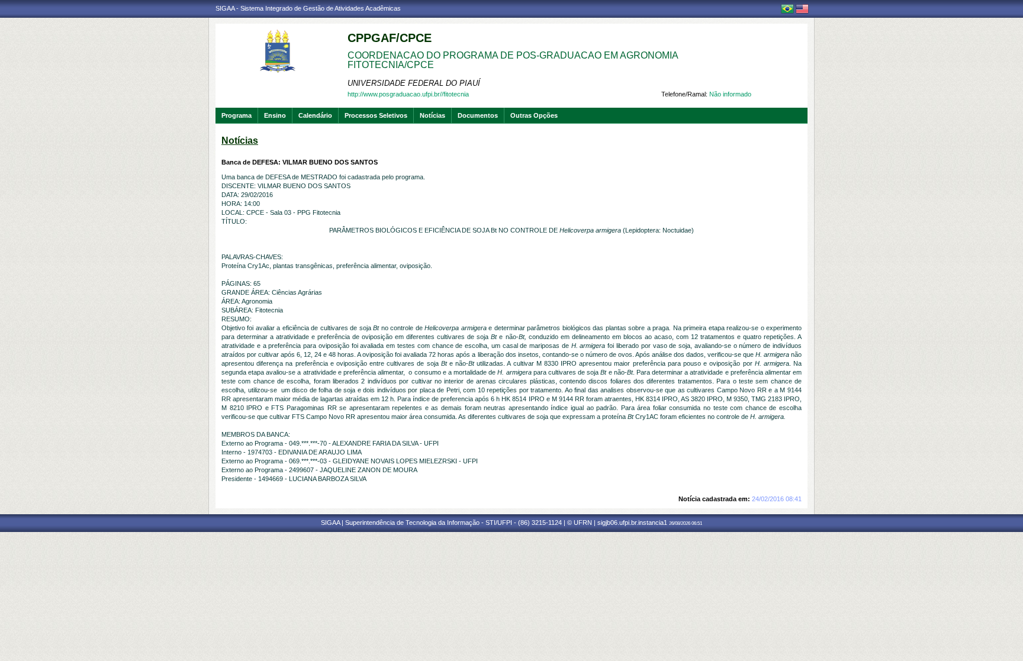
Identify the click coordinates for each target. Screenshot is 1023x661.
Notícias (432, 115)
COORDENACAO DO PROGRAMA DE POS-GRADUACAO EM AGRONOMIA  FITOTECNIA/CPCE (514, 60)
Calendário (315, 115)
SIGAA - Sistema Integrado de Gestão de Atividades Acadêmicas (308, 8)
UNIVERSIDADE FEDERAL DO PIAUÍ (414, 83)
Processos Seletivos (376, 115)
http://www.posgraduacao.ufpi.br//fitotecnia (408, 94)
